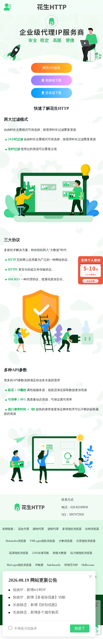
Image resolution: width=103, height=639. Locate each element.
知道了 (79, 628)
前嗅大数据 (59, 552)
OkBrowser (88, 564)
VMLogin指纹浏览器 (42, 540)
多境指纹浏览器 (72, 528)
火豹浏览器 (65, 540)
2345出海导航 (40, 552)
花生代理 (23, 528)
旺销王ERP (71, 564)
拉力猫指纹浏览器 (81, 552)
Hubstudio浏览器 (16, 540)
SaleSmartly (54, 564)
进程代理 (53, 528)
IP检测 (39, 564)
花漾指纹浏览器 (18, 552)
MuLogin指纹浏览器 (19, 564)
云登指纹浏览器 (86, 540)
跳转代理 (38, 528)
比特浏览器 (92, 528)
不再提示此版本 (25, 628)
